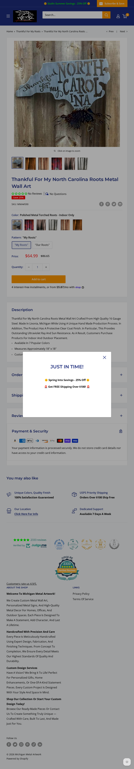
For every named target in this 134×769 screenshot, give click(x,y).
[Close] (104, 357)
